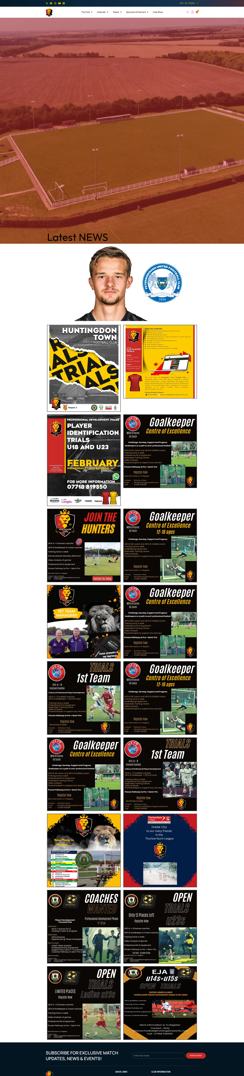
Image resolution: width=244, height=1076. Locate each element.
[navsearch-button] (187, 13)
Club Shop (158, 12)
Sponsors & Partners (136, 12)
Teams (116, 12)
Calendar (101, 12)
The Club (85, 12)
